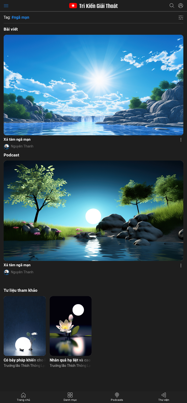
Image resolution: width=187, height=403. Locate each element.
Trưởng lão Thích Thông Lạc (25, 366)
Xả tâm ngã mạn (17, 139)
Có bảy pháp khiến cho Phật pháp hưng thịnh (25, 360)
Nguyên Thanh (22, 146)
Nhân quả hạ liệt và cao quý (71, 360)
